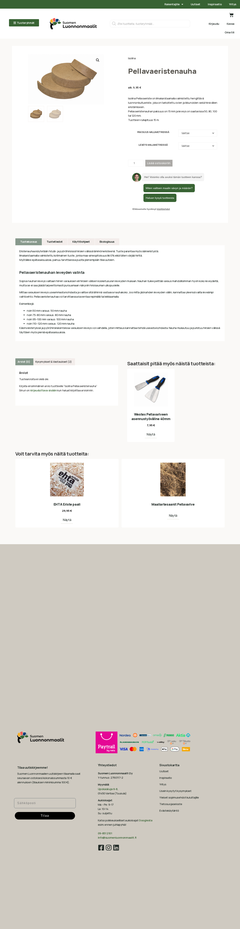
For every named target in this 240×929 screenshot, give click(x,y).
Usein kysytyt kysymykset (175, 791)
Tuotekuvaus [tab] (28, 241)
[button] (97, 60)
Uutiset (195, 4)
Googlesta (145, 820)
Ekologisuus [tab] (107, 241)
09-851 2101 (105, 833)
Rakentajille (172, 4)
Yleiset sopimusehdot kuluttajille (179, 797)
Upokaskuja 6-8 (108, 789)
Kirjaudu (214, 24)
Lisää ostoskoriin (159, 163)
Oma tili (229, 32)
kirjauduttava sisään (43, 390)
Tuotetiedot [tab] (55, 241)
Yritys (232, 4)
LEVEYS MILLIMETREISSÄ (153, 145)
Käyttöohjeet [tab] (81, 241)
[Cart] (231, 15)
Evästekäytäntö (169, 810)
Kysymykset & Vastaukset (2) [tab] (53, 361)
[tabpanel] (120, 293)
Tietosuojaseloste (170, 804)
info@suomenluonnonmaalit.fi (117, 837)
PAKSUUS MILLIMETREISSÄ (153, 132)
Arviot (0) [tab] (24, 361)
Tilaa (45, 815)
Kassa (230, 24)
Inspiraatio (215, 4)
